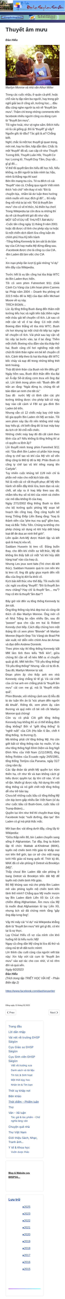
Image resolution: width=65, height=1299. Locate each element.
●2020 (26, 1234)
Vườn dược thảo (20, 1151)
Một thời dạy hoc (20, 1079)
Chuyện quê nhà (19, 1126)
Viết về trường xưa (21, 1065)
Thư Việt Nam (17, 1132)
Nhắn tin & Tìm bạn (22, 1084)
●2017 (26, 1255)
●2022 (26, 1220)
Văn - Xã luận (17, 1112)
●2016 (26, 1262)
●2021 (26, 1227)
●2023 (26, 1213)
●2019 (26, 1241)
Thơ (11, 1107)
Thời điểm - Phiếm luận (23, 1101)
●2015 (26, 1269)
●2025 (26, 1206)
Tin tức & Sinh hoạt (21, 1075)
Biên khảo (14, 1096)
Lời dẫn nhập (16, 1032)
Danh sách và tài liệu (22, 1070)
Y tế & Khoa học (19, 1147)
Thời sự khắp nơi (19, 1090)
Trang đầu (15, 1026)
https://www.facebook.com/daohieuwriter (30, 991)
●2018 (26, 1248)
